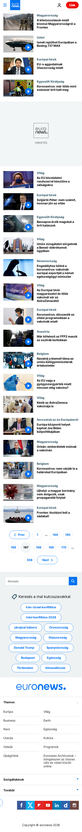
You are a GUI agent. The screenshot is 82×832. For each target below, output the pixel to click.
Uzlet (41, 37)
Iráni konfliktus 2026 (41, 617)
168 (38, 547)
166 (13, 547)
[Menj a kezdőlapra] (15, 5)
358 (29, 560)
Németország (47, 261)
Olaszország (58, 637)
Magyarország (47, 15)
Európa (8, 711)
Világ (40, 172)
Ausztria (43, 331)
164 (55, 534)
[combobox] (41, 581)
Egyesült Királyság (50, 81)
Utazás (8, 738)
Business (9, 720)
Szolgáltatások (13, 779)
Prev (21, 534)
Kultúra (48, 738)
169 (51, 547)
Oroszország (58, 627)
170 (63, 547)
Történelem (25, 668)
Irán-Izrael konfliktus (41, 607)
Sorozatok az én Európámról (57, 419)
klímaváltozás (55, 668)
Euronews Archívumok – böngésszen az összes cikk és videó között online (60, 761)
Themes (9, 702)
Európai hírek (46, 59)
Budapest (28, 657)
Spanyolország (57, 647)
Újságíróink (11, 755)
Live (72, 5)
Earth (47, 720)
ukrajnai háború (25, 627)
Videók (8, 747)
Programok (51, 747)
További (9, 790)
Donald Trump (24, 647)
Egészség (54, 657)
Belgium (43, 353)
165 (67, 534)
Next (45, 560)
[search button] (73, 581)
